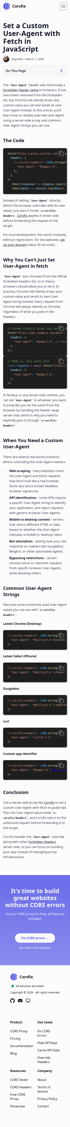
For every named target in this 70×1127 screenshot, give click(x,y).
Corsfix (22, 215)
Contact (43, 1106)
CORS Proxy (18, 1031)
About (41, 1080)
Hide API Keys (47, 1043)
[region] (35, 171)
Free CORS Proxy (17, 1096)
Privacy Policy (47, 1099)
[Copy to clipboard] (61, 153)
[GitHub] (12, 1000)
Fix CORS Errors (43, 1033)
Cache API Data (48, 1050)
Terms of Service (43, 1089)
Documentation (21, 1046)
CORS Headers (21, 1087)
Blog (13, 1053)
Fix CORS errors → (35, 938)
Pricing (15, 1038)
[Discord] (20, 1000)
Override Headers (43, 1059)
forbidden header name (20, 90)
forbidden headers (42, 842)
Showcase (17, 1106)
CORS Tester (19, 1080)
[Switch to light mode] (28, 1000)
